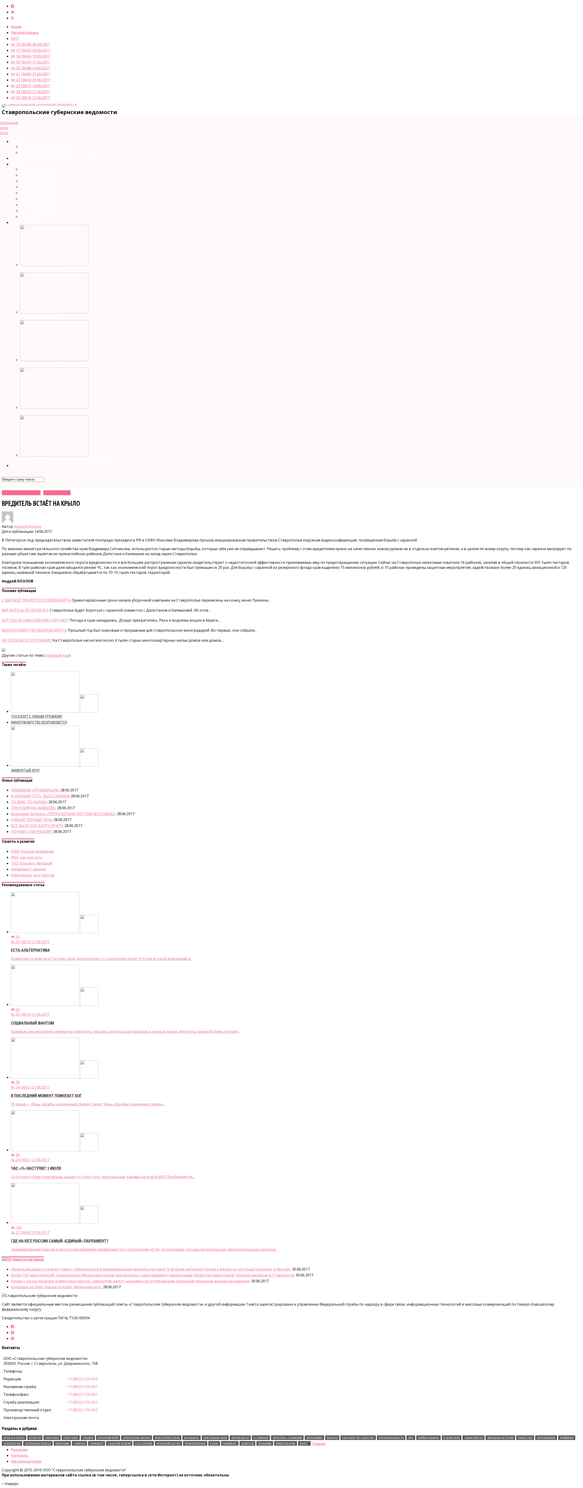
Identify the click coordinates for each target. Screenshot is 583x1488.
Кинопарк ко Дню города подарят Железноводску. (56, 1286)
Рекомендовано (25, 33)
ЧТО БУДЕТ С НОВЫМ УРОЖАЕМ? (36, 716)
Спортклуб (70, 1437)
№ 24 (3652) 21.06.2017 (30, 92)
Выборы (332, 1437)
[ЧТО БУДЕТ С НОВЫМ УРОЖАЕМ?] (54, 711)
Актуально (191, 1437)
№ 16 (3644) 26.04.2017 (30, 44)
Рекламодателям (26, 1461)
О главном (260, 1437)
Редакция (19, 1449)
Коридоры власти (391, 1437)
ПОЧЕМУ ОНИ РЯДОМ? (31, 831)
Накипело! (230, 1443)
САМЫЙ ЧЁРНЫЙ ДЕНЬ (32, 819)
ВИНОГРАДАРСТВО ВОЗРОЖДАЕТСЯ (39, 722)
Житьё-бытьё (240, 1437)
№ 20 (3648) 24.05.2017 (30, 68)
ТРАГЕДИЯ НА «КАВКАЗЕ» (33, 807)
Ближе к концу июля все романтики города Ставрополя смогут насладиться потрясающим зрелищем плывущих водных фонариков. (130, 1281)
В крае (214, 1443)
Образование (546, 1437)
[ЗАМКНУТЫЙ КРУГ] (54, 765)
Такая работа (473, 1437)
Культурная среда (167, 1437)
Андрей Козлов (27, 526)
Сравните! (96, 1443)
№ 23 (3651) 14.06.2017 (30, 86)
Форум (304, 1443)
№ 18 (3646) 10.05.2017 (30, 56)
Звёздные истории (500, 1437)
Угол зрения (143, 1443)
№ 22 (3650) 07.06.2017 (30, 80)
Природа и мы (285, 1443)
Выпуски (18, 164)
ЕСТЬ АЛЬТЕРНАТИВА (39, 269)
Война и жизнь (428, 1437)
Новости (247, 1443)
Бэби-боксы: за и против (32, 875)
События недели (119, 1443)
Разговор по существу (358, 1437)
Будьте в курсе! (14, 1437)
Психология (11, 1443)
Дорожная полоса (38, 1443)
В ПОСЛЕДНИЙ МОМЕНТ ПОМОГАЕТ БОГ (56, 364)
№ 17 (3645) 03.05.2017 (30, 50)
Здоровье (52, 1437)
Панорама (62, 1443)
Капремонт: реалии (28, 869)
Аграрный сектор (168, 1443)
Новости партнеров (28, 1259)
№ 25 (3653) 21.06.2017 (30, 98)
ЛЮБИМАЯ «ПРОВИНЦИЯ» (35, 790)
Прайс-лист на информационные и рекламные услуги (66, 152)
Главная (18, 141)
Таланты (79, 1443)
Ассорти (35, 1437)
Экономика (314, 1437)
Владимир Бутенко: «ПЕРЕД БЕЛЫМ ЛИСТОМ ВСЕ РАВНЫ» (63, 813)
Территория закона (136, 1437)
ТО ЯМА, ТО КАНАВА (29, 801)
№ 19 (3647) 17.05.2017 (30, 62)
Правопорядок (195, 1443)
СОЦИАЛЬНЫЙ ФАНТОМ (41, 317)
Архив (16, 27)
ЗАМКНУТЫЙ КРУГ (25, 770)
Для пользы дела (215, 1437)
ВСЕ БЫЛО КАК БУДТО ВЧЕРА (37, 825)
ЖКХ (411, 1437)
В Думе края (451, 1437)
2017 (15, 38)
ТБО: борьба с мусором (31, 863)
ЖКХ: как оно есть (27, 857)
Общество (525, 1437)
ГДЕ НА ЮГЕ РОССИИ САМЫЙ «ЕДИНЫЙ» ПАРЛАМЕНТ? (67, 459)
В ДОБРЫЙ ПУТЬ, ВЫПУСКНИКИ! (40, 796)
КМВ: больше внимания (32, 851)
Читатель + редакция (287, 1437)
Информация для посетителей (47, 146)
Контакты (19, 1455)
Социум (87, 1437)
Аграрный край (57, 655)
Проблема (264, 1443)
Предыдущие (31, 216)
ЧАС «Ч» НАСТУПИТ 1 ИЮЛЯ (44, 412)
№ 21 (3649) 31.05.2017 (30, 74)
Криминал (567, 1437)
